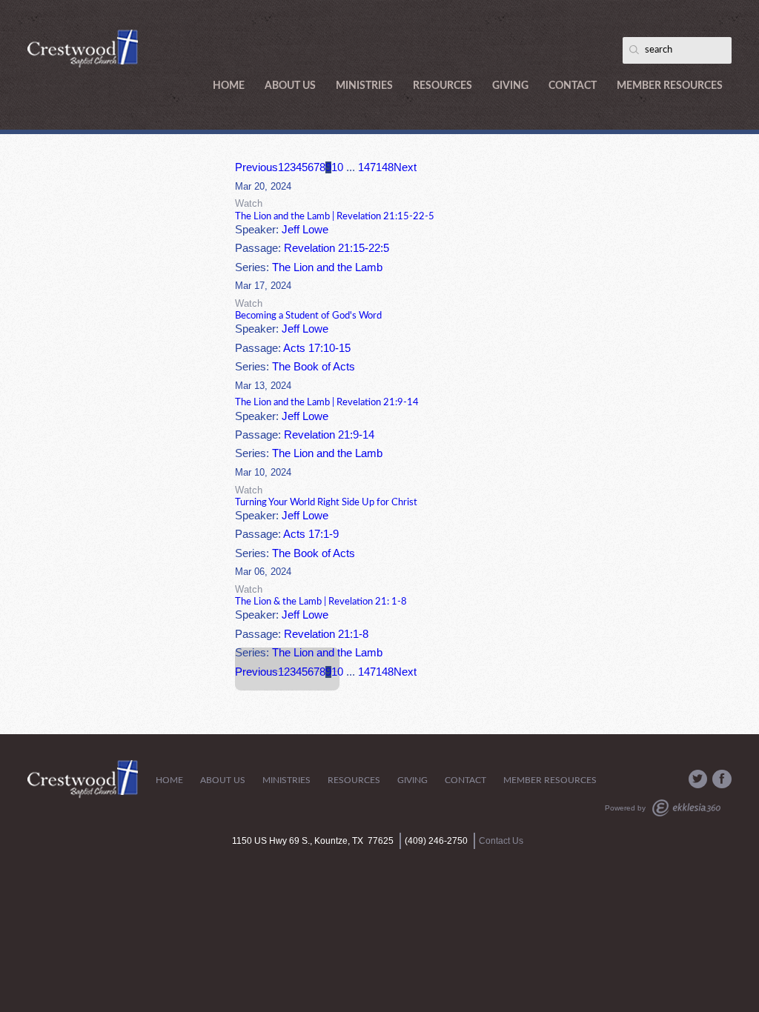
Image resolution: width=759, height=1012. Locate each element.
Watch (248, 203)
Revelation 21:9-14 (329, 435)
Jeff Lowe (305, 230)
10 (337, 167)
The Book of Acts (313, 367)
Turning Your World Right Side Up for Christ (326, 502)
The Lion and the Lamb (327, 267)
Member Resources (670, 86)
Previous (256, 167)
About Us (290, 86)
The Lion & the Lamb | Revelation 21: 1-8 (321, 601)
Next (405, 167)
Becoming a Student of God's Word (308, 315)
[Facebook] (722, 779)
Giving (510, 86)
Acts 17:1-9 (311, 534)
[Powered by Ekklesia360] (686, 807)
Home (229, 86)
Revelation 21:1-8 (326, 634)
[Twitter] (698, 779)
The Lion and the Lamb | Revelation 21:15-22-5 (334, 216)
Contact (572, 86)
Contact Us (501, 841)
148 (385, 167)
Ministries (364, 86)
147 (367, 167)
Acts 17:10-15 (317, 348)
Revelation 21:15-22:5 (336, 248)
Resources (442, 86)
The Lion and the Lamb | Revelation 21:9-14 (327, 402)
